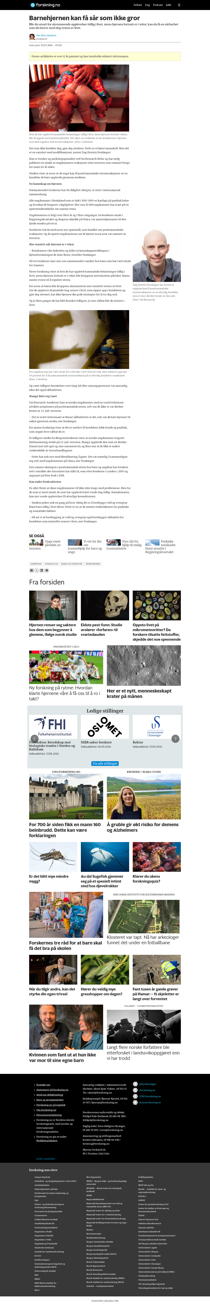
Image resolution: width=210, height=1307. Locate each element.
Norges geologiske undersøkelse (101, 1254)
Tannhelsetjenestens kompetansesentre (156, 1235)
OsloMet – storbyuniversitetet (100, 1286)
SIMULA (142, 1196)
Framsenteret (41, 1215)
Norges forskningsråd (96, 1250)
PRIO (140, 1181)
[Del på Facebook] (31, 570)
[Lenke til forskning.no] (78, 3)
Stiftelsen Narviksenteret (149, 1223)
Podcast (158, 5)
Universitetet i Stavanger (149, 1264)
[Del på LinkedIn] (41, 570)
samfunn (36, 564)
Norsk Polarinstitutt (95, 1262)
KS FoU (38, 1256)
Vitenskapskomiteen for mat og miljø (155, 1288)
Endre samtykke (45, 1158)
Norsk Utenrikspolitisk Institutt (101, 1274)
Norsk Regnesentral (95, 1266)
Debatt (138, 5)
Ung (147, 5)
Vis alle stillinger (105, 763)
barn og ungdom (71, 564)
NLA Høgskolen (93, 1177)
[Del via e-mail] (46, 570)
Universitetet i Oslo (147, 1260)
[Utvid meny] (179, 5)
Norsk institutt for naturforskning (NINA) (105, 1278)
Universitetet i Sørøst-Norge (151, 1268)
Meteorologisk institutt (45, 1271)
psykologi (51, 564)
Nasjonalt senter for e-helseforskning (103, 1214)
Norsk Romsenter (94, 1270)
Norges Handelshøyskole (98, 1246)
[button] (35, 739)
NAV (36, 1275)
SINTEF (141, 1200)
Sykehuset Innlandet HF (149, 1231)
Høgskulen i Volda (43, 1239)
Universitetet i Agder (147, 1247)
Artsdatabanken (42, 1185)
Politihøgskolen (145, 1177)
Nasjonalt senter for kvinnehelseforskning (106, 1218)
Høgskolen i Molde (43, 1231)
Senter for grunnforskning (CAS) (153, 1204)
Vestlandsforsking (146, 1276)
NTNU (89, 1195)
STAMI (141, 1215)
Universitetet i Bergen (148, 1251)
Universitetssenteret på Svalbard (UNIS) (156, 1272)
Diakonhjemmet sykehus (46, 1189)
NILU (37, 1290)
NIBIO (37, 1279)
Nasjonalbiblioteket (95, 1199)
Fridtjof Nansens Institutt (46, 1219)
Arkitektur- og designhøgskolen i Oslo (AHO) (55, 1181)
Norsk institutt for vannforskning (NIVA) (105, 1282)
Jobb (168, 5)
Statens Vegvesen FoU (148, 1219)
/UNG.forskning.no (150, 1096)
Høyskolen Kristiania (44, 1247)
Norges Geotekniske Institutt (99, 1242)
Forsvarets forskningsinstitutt (48, 1211)
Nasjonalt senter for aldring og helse (103, 1210)
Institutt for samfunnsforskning (49, 1251)
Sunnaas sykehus (146, 1227)
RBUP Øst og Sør (146, 1185)
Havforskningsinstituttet (46, 1227)
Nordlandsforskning (95, 1238)
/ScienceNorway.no (150, 1102)
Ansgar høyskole (42, 1177)
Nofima (89, 1230)
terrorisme (93, 564)
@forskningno (147, 1084)
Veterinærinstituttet (147, 1280)
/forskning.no (147, 1090)
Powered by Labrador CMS (105, 1301)
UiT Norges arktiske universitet (152, 1243)
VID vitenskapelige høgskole (151, 1284)
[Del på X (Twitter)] (36, 570)
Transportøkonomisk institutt (152, 1239)
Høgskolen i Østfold (44, 1235)
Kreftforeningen (42, 1260)
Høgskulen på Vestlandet (46, 1243)
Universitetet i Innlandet (149, 1256)
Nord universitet (93, 1234)
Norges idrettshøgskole (97, 1258)
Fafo (36, 1200)
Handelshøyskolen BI (44, 1223)
